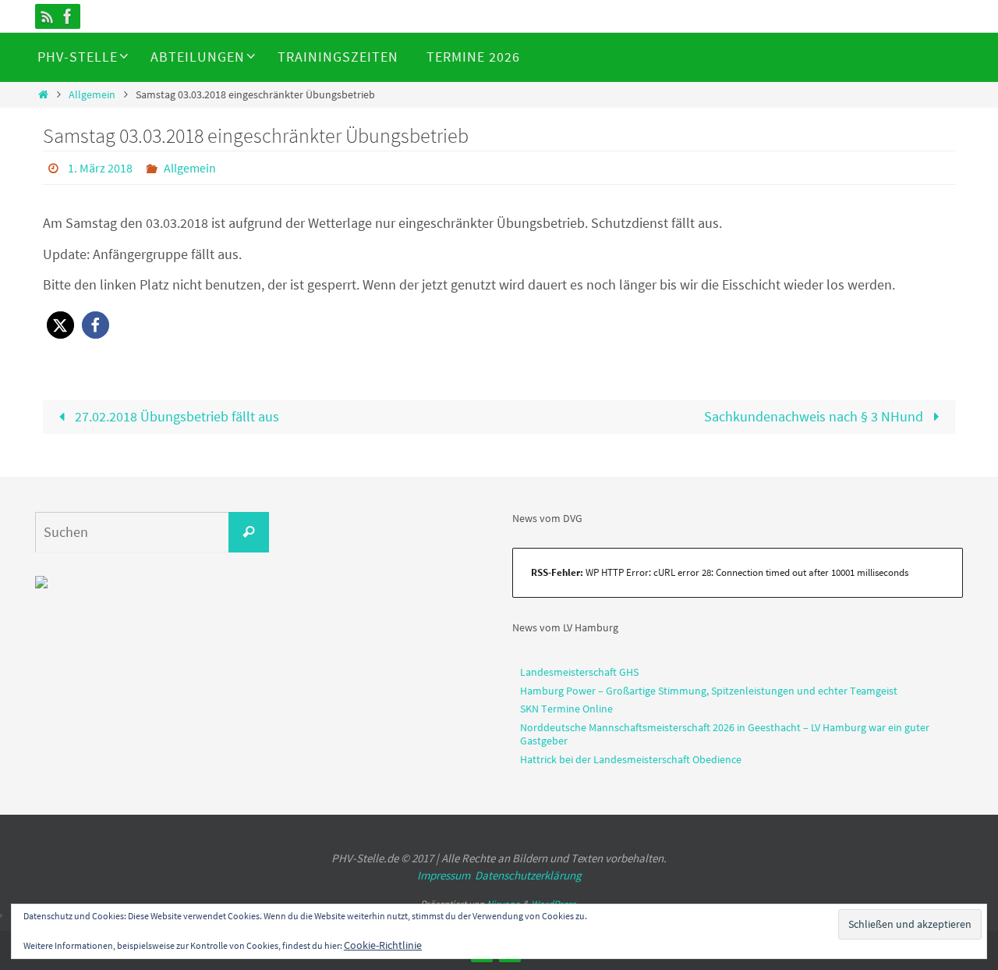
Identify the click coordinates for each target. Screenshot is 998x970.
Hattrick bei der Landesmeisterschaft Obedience (630, 759)
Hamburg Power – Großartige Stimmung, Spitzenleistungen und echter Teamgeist (708, 691)
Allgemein (92, 94)
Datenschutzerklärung (528, 875)
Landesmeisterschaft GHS (579, 672)
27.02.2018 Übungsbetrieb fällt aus (175, 416)
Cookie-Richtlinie (383, 945)
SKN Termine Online (566, 709)
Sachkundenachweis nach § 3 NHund (815, 416)
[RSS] (47, 16)
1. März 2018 (100, 168)
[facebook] (67, 16)
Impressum (443, 875)
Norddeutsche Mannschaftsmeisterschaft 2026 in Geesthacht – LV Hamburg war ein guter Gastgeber (724, 734)
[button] (60, 325)
